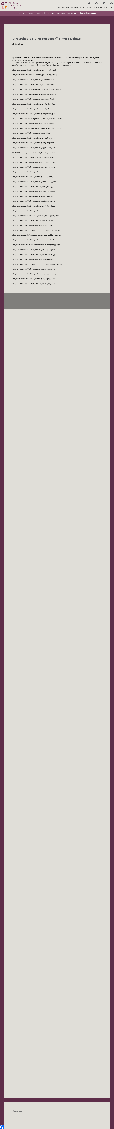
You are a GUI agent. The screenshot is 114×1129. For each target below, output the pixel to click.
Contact (110, 7)
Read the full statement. (86, 13)
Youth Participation (95, 7)
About (105, 7)
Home (60, 7)
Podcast (86, 7)
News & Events (71, 7)
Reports (80, 7)
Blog (64, 7)
